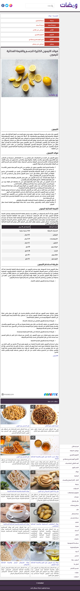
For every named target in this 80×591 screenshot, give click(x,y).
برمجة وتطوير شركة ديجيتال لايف (40, 588)
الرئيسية (55, 16)
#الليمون (55, 355)
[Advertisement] (29, 113)
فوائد (49, 16)
